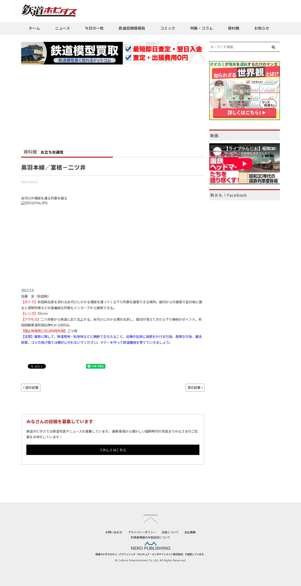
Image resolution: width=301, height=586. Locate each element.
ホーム (34, 28)
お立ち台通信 (52, 152)
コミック (167, 28)
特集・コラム (201, 28)
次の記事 (194, 387)
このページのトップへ (150, 519)
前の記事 (32, 387)
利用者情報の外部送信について (150, 537)
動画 (214, 135)
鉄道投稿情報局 (132, 28)
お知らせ (261, 28)
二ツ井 (72, 330)
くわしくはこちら (113, 449)
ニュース (62, 28)
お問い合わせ (113, 532)
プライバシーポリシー (142, 532)
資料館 (233, 28)
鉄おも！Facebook (228, 195)
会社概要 (190, 532)
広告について (170, 532)
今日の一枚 (94, 28)
